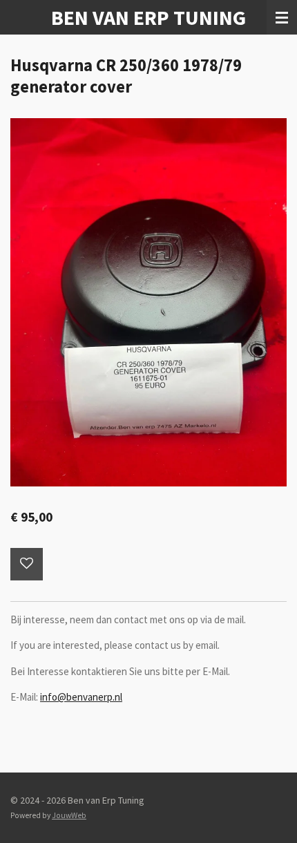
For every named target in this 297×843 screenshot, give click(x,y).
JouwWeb (69, 815)
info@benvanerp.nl (81, 696)
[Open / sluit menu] (282, 17)
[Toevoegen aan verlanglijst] (26, 564)
